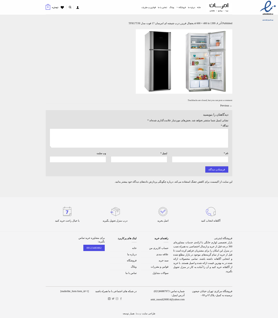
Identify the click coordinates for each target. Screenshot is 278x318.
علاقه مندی (162, 254)
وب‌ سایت (101, 153)
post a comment (225, 100)
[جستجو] (70, 7)
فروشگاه (182, 7)
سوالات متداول (160, 273)
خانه (199, 7)
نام (226, 153)
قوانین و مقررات (148, 7)
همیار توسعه (128, 313)
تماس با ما (162, 7)
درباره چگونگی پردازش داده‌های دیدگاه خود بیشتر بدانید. (144, 181)
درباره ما (191, 7)
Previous (226, 105)
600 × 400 (202, 23)
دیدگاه (224, 125)
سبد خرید (163, 260)
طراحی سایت (148, 313)
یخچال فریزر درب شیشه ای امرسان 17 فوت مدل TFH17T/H (161, 23)
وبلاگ (171, 7)
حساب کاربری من (158, 248)
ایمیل (163, 153)
